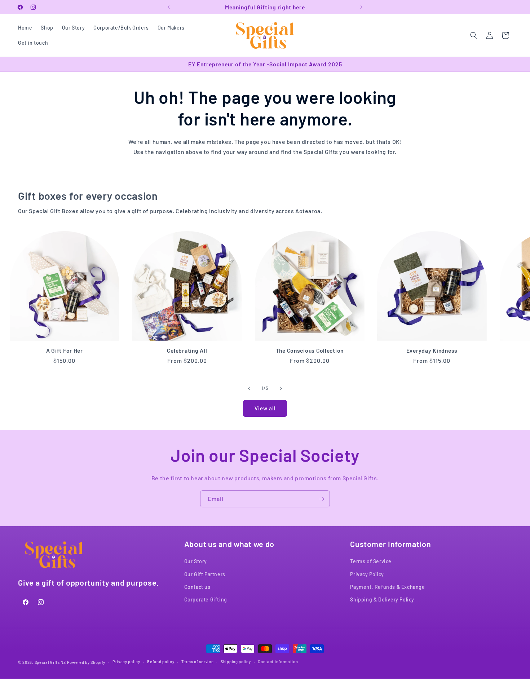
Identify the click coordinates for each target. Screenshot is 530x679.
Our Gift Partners (204, 574)
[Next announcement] (361, 7)
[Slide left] (249, 388)
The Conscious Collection (309, 350)
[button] (474, 35)
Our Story (195, 561)
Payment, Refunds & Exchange (387, 587)
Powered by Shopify (86, 662)
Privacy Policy (367, 574)
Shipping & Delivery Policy (382, 599)
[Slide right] (281, 388)
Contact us (197, 587)
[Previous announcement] (169, 7)
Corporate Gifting (205, 599)
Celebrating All (187, 350)
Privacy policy (126, 662)
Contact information (278, 662)
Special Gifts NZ (50, 662)
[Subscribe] (322, 498)
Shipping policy (236, 662)
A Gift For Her (64, 350)
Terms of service (197, 662)
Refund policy (160, 662)
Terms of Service (371, 561)
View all (265, 408)
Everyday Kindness (432, 350)
